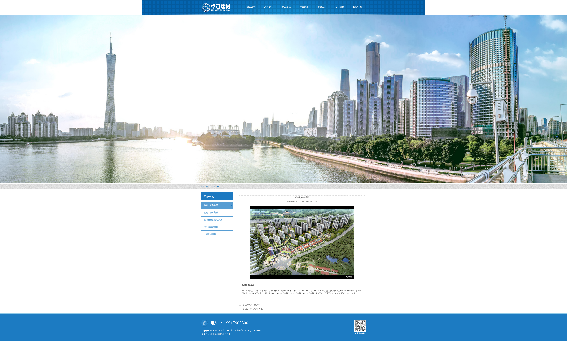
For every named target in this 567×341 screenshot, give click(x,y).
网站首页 (251, 7)
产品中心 (286, 7)
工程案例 (304, 7)
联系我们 (357, 7)
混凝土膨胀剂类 (211, 205)
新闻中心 (321, 7)
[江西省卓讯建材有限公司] (218, 7)
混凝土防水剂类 (211, 212)
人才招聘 (339, 7)
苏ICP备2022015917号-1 (219, 334)
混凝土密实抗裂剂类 (213, 220)
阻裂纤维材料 (210, 234)
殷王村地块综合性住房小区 (257, 309)
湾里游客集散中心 (253, 305)
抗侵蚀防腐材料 (211, 227)
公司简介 (268, 7)
